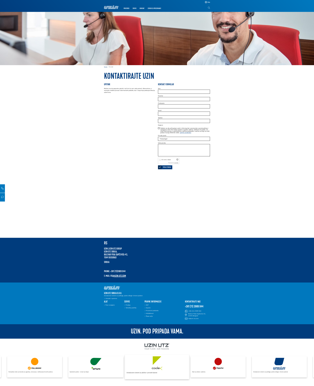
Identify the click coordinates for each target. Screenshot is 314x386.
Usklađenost (150, 313)
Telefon (160, 118)
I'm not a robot (166, 159)
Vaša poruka (162, 143)
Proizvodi (126, 8)
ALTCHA (176, 162)
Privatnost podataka (152, 310)
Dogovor (160, 125)
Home (105, 67)
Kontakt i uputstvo (111, 298)
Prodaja (128, 305)
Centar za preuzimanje (154, 8)
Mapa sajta (149, 316)
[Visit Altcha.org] (177, 159)
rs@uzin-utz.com (193, 318)
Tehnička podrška (131, 308)
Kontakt (142, 8)
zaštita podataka (185, 132)
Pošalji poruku (167, 167)
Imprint (148, 308)
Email (159, 110)
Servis (134, 8)
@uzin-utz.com (119, 276)
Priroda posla (162, 135)
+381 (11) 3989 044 (194, 306)
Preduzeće (161, 103)
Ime (159, 88)
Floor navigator (110, 305)
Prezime (160, 96)
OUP (147, 305)
